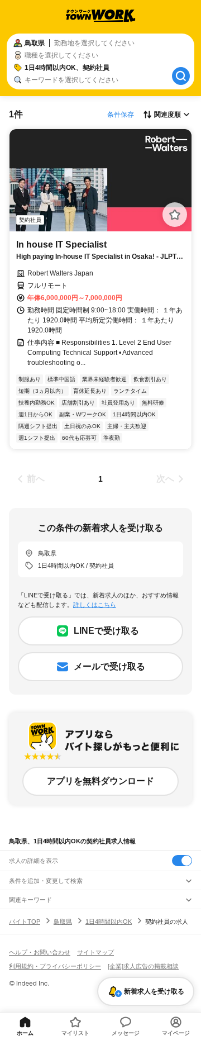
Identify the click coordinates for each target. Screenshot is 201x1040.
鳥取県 (63, 921)
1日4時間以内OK (108, 921)
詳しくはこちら (94, 604)
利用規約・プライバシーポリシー (55, 966)
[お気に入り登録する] (174, 214)
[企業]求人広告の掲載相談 (143, 966)
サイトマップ (95, 952)
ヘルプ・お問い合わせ (39, 952)
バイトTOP (24, 921)
